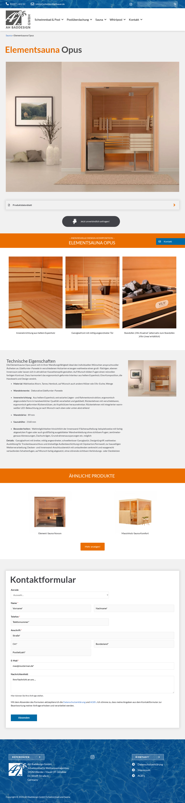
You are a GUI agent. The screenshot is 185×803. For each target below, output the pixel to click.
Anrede (15, 589)
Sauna (99, 19)
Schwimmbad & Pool (47, 19)
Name (14, 603)
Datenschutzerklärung (74, 702)
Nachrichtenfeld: (19, 674)
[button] (170, 241)
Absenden (24, 718)
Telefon (15, 616)
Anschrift (16, 630)
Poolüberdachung (78, 19)
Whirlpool (116, 19)
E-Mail (15, 660)
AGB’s (93, 702)
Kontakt (134, 19)
